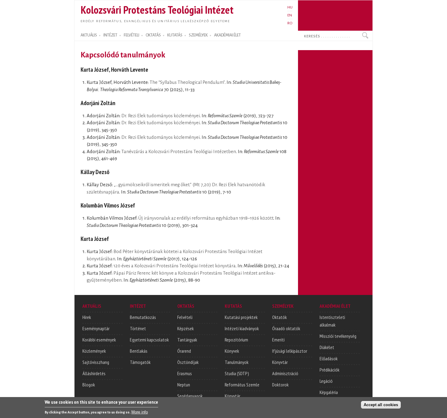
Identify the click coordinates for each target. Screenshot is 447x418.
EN (289, 15)
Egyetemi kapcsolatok (149, 340)
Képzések (185, 328)
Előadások (329, 358)
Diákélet (327, 347)
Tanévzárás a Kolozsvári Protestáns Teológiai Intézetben (178, 151)
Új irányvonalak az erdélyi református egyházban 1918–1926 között (205, 218)
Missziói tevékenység (338, 336)
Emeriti (278, 340)
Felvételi (184, 317)
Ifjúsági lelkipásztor (289, 351)
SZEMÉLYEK (198, 35)
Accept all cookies (381, 405)
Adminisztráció (285, 373)
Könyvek (232, 351)
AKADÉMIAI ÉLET (227, 35)
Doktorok (280, 385)
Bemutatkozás (143, 317)
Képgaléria (329, 392)
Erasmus (184, 373)
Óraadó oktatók (286, 328)
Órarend (184, 351)
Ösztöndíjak (188, 362)
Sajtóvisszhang (95, 362)
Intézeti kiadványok (242, 328)
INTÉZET (110, 35)
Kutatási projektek (241, 317)
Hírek (86, 317)
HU (290, 7)
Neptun (183, 385)
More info (139, 412)
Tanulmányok (236, 362)
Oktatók (279, 317)
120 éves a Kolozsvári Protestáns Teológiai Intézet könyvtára (174, 265)
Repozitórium (236, 340)
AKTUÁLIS (89, 35)
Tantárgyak (187, 340)
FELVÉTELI (131, 35)
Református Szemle (242, 385)
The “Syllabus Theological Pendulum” (187, 82)
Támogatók (140, 362)
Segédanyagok (190, 396)
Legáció (326, 381)
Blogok (88, 385)
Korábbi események (99, 340)
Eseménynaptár (95, 328)
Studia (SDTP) (237, 373)
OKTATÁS (153, 35)
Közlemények (94, 351)
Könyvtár (232, 396)
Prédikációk (329, 370)
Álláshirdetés (94, 373)
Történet (138, 328)
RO (290, 23)
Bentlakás (138, 351)
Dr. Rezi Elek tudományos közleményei (160, 115)
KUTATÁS (174, 35)
